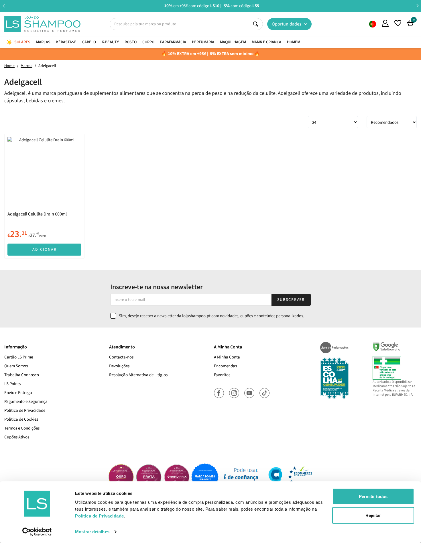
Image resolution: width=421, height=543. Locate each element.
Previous (3, 5)
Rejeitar (373, 515)
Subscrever (291, 300)
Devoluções (119, 366)
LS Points (12, 384)
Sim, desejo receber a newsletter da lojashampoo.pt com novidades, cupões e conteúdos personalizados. (211, 316)
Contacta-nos (121, 357)
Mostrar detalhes (92, 531)
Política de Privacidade (24, 410)
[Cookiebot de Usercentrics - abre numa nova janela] (37, 532)
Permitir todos (373, 496)
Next (417, 5)
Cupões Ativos (16, 437)
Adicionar (44, 249)
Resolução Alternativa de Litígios (138, 375)
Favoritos (222, 375)
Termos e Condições (22, 428)
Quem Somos (372, 24)
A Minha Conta (227, 357)
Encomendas (225, 366)
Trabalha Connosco (21, 375)
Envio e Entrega (18, 393)
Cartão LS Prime (18, 357)
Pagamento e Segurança (26, 402)
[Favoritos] (398, 23)
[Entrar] (385, 23)
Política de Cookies (21, 419)
